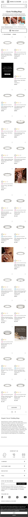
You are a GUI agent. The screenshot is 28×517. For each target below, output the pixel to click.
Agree (14, 512)
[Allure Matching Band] (20, 148)
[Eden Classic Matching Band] (7, 148)
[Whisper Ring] (7, 359)
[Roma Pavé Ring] (7, 332)
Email (23, 457)
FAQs (2, 475)
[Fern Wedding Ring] (7, 95)
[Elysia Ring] (7, 121)
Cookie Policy (17, 510)
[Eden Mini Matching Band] (7, 42)
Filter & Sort (15, 30)
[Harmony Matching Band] (20, 359)
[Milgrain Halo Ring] (20, 42)
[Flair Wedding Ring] (20, 227)
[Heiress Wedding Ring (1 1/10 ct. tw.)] (7, 385)
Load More (14, 407)
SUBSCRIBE (21, 484)
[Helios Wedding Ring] (20, 306)
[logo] (14, 2)
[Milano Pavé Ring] (20, 385)
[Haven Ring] (7, 174)
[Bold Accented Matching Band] (7, 200)
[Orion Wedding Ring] (20, 121)
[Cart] (25, 2)
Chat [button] (4, 457)
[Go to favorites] (23, 2)
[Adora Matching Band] (7, 279)
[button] (2, 2)
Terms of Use (13, 489)
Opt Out (14, 515)
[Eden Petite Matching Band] (20, 253)
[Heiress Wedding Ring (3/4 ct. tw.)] (7, 306)
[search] (25, 6)
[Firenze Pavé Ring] (20, 200)
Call (14, 457)
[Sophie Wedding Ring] (7, 227)
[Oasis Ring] (20, 69)
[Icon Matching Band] (20, 95)
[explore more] (7, 70)
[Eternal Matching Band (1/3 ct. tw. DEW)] (20, 279)
